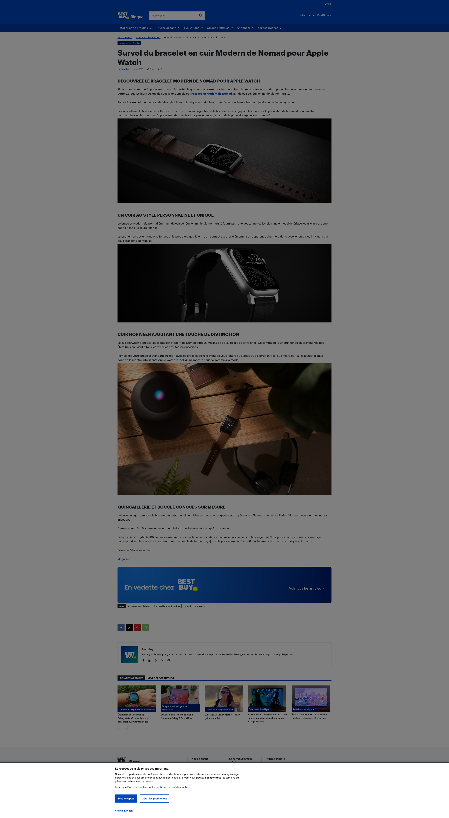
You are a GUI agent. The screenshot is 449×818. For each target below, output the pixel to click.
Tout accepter (126, 798)
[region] (224, 790)
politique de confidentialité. (172, 787)
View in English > (125, 810)
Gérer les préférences (154, 798)
